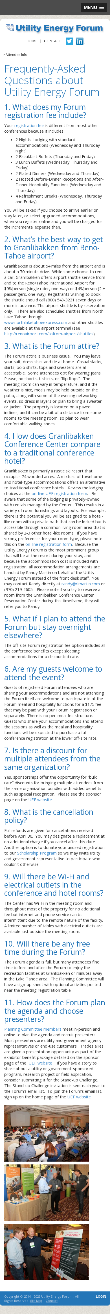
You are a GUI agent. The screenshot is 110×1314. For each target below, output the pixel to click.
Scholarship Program (37, 853)
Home (32, 40)
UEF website (40, 799)
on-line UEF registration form (59, 493)
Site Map (36, 1300)
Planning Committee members (32, 1029)
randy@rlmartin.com (80, 583)
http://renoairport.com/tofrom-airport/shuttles (48, 333)
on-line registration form (48, 544)
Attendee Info (16, 54)
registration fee (29, 125)
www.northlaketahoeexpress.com (35, 322)
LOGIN (101, 1296)
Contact (52, 40)
